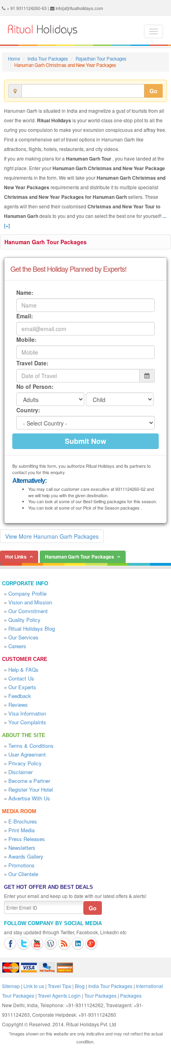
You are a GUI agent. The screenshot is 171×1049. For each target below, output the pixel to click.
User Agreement (27, 754)
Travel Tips (59, 985)
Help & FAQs (23, 669)
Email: (24, 316)
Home (14, 58)
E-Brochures (22, 821)
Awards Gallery (25, 856)
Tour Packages (100, 995)
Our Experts (22, 687)
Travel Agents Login (59, 995)
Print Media (21, 830)
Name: (24, 292)
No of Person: (35, 386)
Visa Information (27, 713)
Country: (28, 410)
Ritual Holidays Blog (31, 628)
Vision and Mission (30, 602)
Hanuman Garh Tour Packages (45, 242)
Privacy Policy (25, 763)
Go (153, 91)
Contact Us (21, 678)
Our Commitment (28, 611)
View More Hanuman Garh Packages (52, 536)
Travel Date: (32, 363)
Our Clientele (23, 874)
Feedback (19, 696)
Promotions (21, 865)
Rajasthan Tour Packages (101, 58)
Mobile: (26, 339)
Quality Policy (24, 620)
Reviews (18, 704)
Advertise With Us (29, 798)
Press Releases (26, 839)
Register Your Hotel (30, 789)
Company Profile (27, 593)
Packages (131, 995)
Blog (80, 985)
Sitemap (11, 985)
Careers (17, 646)
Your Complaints (27, 722)
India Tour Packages (47, 58)
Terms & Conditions (31, 745)
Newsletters (21, 847)
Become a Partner (29, 780)
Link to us (33, 985)
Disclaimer (20, 772)
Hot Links (16, 556)
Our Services (23, 637)
